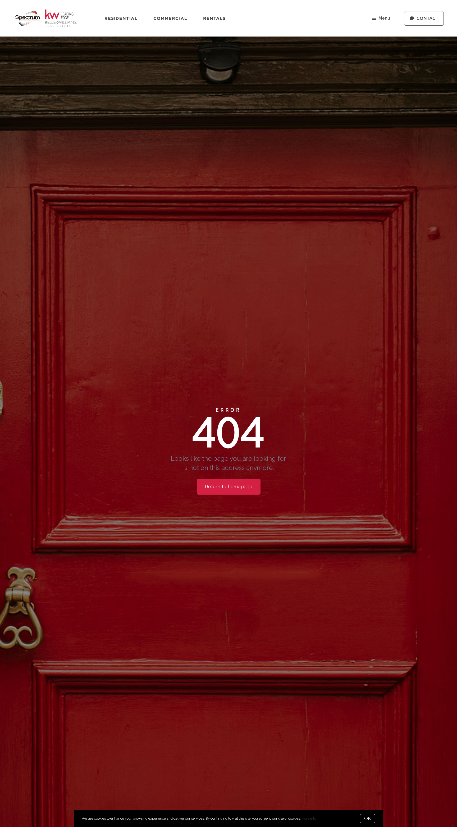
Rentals (214, 18)
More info (308, 818)
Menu (384, 18)
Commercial (170, 18)
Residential (121, 18)
